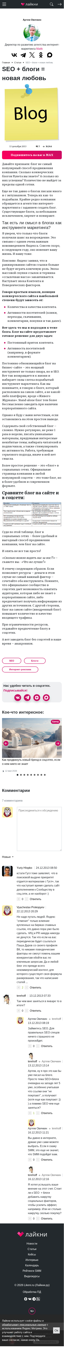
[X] (32, 55)
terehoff (21, 995)
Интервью (32, 1259)
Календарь (32, 1265)
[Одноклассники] (41, 55)
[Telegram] (23, 55)
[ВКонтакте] (14, 55)
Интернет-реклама (20, 669)
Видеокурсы (32, 1276)
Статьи (32, 1249)
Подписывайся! (15, 690)
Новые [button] (6, 856)
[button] (17, 775)
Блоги (34, 660)
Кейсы (32, 1254)
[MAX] (50, 55)
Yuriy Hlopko (25, 867)
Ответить (35, 899)
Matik (39, 48)
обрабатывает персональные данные (24, 1324)
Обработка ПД (32, 1291)
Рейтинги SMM (32, 1270)
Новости (32, 1243)
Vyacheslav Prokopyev (30, 907)
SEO (11, 660)
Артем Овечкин (32, 19)
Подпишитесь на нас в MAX (32, 155)
